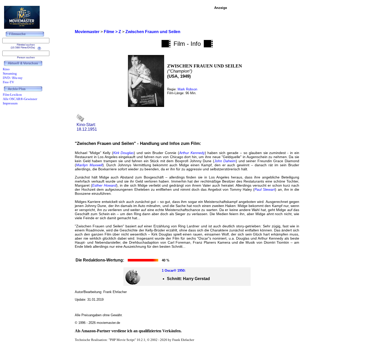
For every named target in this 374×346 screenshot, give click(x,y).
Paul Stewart (264, 189)
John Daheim (225, 161)
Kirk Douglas (123, 153)
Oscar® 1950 (174, 270)
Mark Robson (187, 89)
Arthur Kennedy (192, 153)
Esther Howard (104, 185)
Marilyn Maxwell (89, 165)
